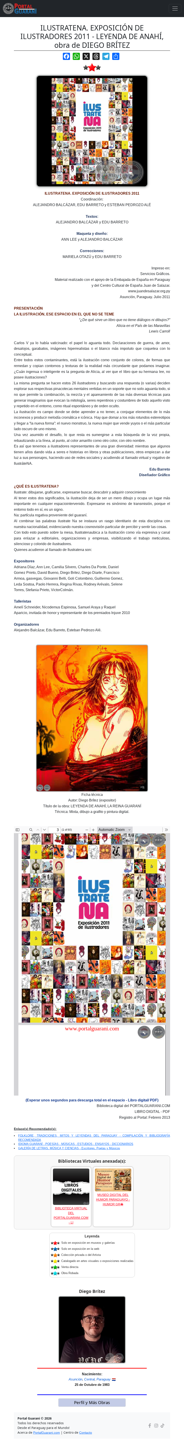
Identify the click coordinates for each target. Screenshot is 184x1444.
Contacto (85, 1432)
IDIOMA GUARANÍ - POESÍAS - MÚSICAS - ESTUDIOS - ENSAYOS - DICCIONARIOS (75, 1144)
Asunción (75, 1379)
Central (89, 1379)
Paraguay (103, 1379)
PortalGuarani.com (46, 1432)
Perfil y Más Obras (92, 1402)
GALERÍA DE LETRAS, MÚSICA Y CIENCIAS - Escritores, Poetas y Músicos (69, 1148)
